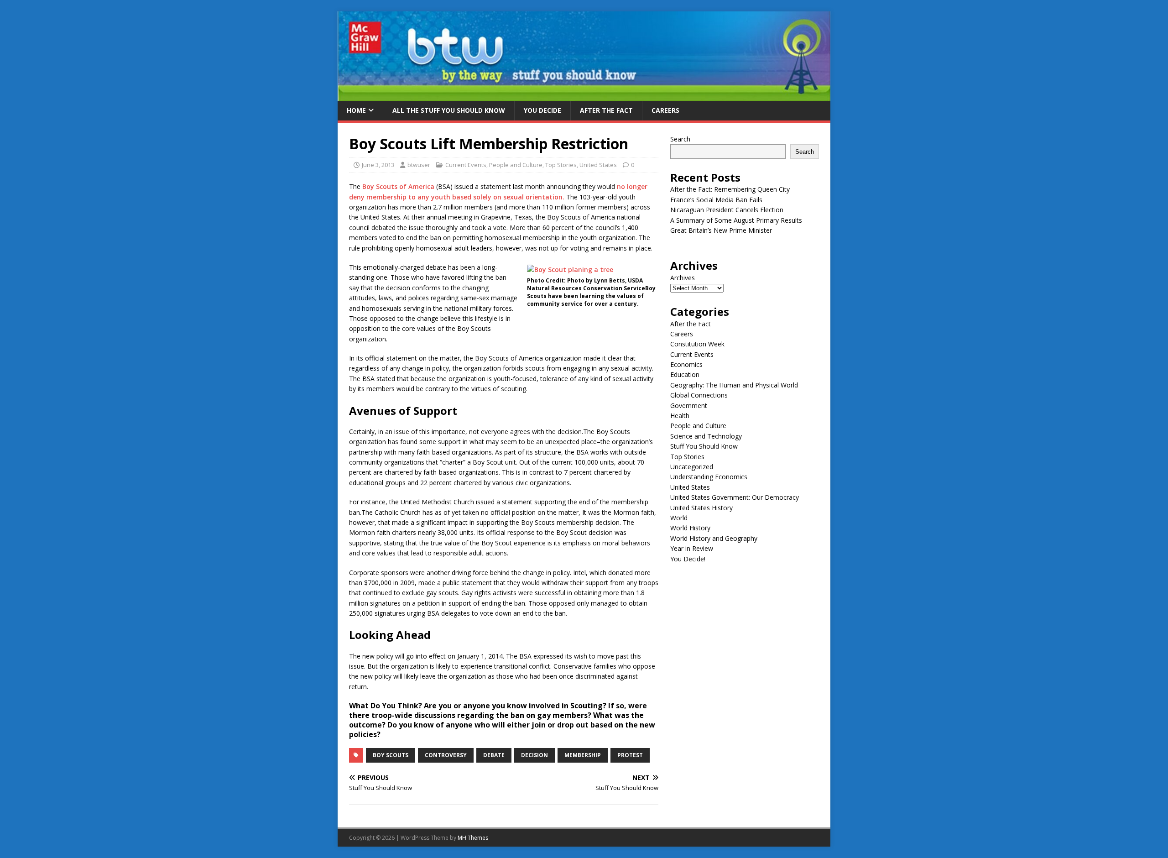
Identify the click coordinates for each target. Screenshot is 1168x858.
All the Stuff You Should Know (448, 110)
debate (494, 755)
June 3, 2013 (378, 165)
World (679, 517)
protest (630, 755)
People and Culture (515, 165)
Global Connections (699, 395)
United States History (701, 507)
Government (688, 405)
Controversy (446, 755)
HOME (356, 110)
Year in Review (691, 548)
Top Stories (561, 165)
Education (684, 374)
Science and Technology (706, 436)
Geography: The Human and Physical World (734, 385)
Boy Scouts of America (398, 186)
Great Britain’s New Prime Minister (721, 230)
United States (598, 165)
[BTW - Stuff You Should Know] (584, 95)
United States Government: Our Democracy (734, 497)
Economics (686, 364)
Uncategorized (691, 466)
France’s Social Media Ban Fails (716, 199)
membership (582, 755)
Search (680, 139)
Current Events (465, 165)
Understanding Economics (708, 476)
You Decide (542, 110)
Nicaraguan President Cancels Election (726, 209)
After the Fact (606, 110)
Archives (682, 277)
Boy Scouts (390, 755)
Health (679, 415)
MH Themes (473, 838)
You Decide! (687, 559)
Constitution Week (697, 344)
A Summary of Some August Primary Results (736, 220)
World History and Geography (713, 538)
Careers (665, 110)
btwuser (418, 165)
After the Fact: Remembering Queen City (730, 189)
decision (534, 755)
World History (690, 527)
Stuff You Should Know (704, 446)
